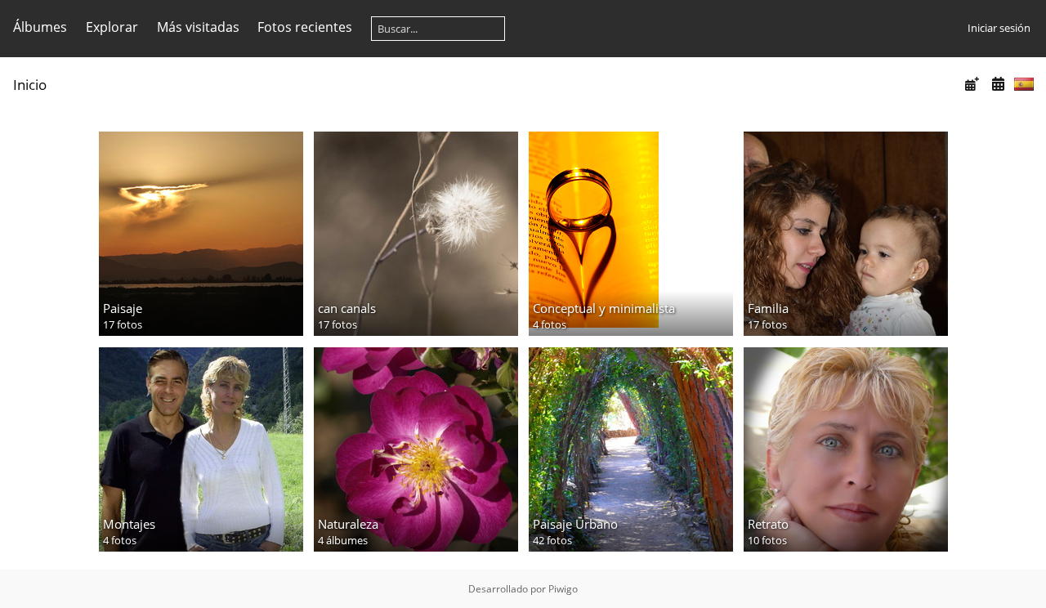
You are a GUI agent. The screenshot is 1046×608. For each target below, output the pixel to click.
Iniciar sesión (999, 27)
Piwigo (563, 589)
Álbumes (40, 27)
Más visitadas (198, 27)
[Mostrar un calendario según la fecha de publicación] (971, 84)
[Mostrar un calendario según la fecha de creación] (998, 84)
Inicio (30, 84)
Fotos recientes (304, 27)
